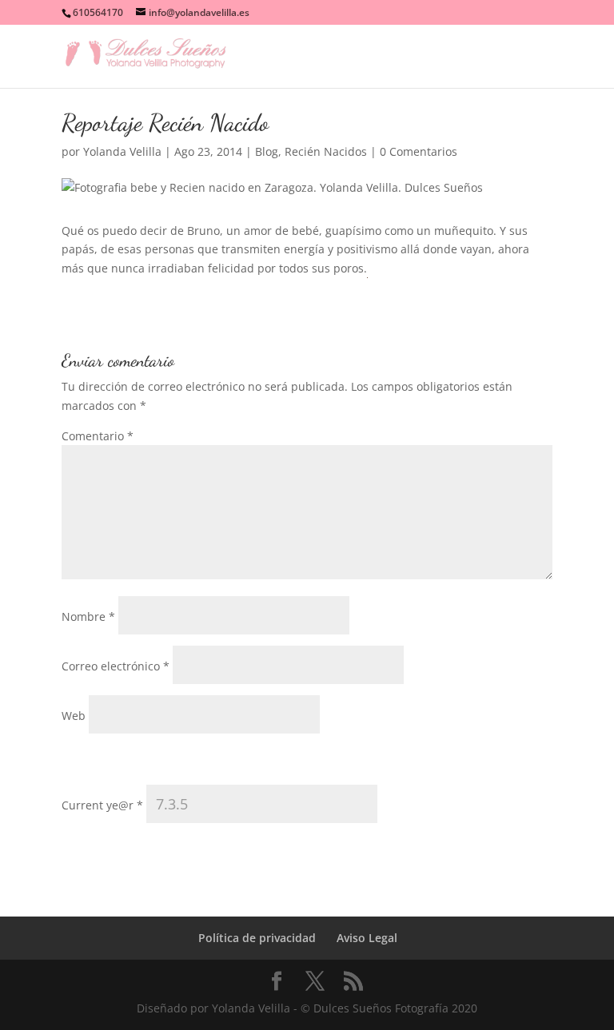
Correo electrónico (115, 666)
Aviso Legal (367, 937)
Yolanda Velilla (122, 151)
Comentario (98, 435)
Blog (266, 151)
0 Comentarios (418, 151)
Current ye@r (102, 805)
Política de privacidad (257, 937)
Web (74, 715)
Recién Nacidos (326, 151)
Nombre (88, 616)
